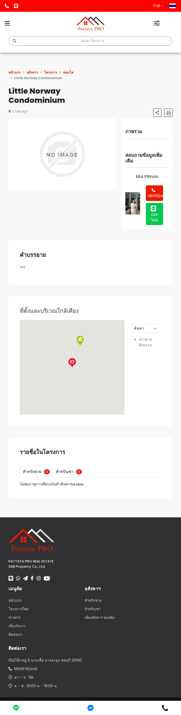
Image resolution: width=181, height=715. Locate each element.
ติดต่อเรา (15, 634)
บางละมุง (19, 111)
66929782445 (24, 668)
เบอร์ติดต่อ (7, 6)
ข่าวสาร (14, 617)
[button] (111, 122)
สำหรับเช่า (68, 471)
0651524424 (155, 196)
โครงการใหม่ (18, 608)
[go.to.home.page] (31, 540)
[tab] (36, 472)
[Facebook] (32, 579)
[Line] (10, 579)
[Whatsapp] (18, 579)
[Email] (25, 579)
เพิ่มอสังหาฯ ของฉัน (99, 617)
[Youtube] (47, 578)
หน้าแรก (14, 600)
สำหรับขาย (35, 471)
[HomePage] (90, 24)
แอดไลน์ (16, 6)
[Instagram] (39, 579)
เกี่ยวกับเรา (16, 625)
